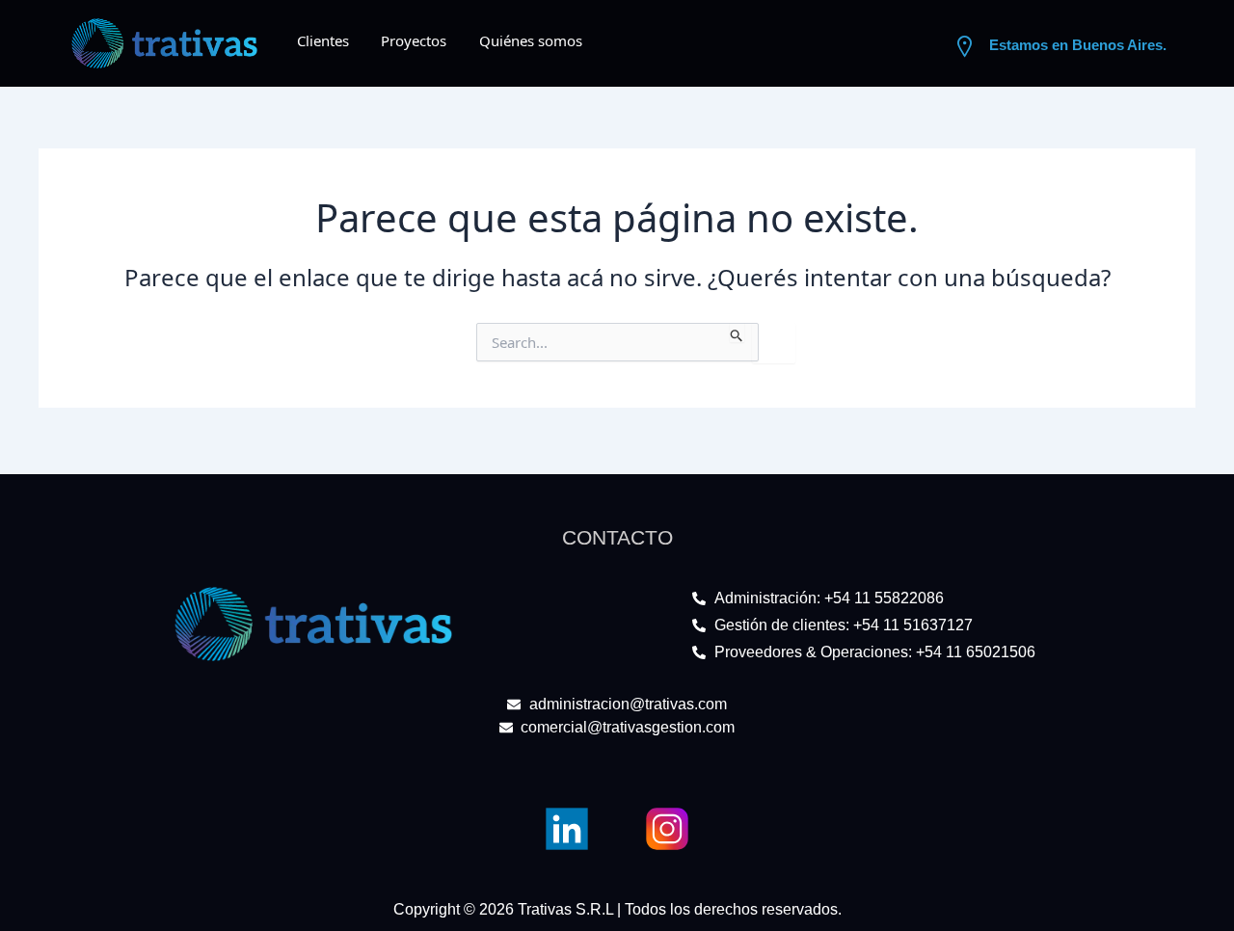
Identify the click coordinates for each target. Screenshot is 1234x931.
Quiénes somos (530, 40)
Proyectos (413, 40)
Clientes (323, 40)
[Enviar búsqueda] (737, 332)
